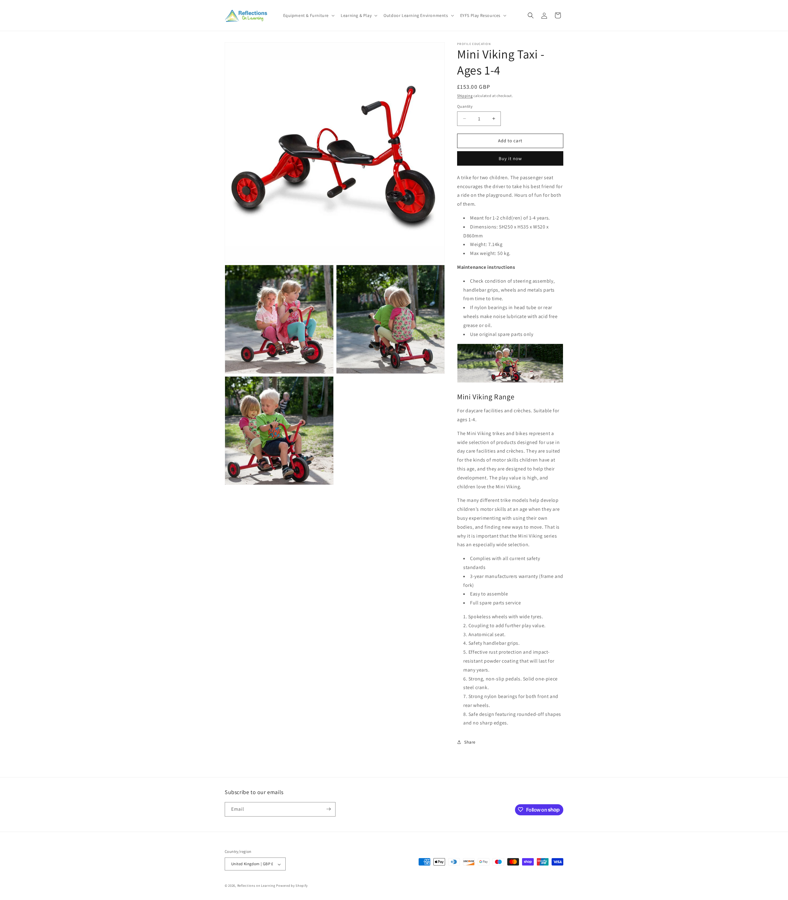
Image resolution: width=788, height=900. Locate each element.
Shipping (465, 95)
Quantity (464, 106)
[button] (308, 15)
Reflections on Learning (256, 886)
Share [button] (470, 742)
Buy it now (510, 158)
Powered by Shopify (292, 886)
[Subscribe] (328, 809)
